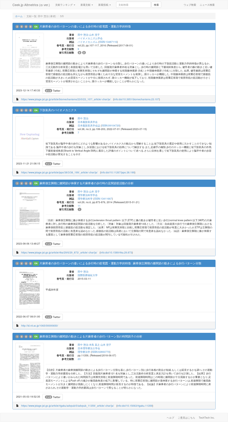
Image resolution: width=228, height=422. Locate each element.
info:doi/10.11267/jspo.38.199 (117, 172)
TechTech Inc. (207, 417)
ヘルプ (170, 417)
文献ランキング (64, 4)
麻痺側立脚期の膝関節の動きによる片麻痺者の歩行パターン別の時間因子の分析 (91, 336)
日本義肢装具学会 (88, 122)
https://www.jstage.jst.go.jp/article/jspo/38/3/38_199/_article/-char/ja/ (59, 172)
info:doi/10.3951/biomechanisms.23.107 (136, 99)
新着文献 (86, 4)
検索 (156, 4)
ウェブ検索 (190, 4)
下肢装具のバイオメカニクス (58, 110)
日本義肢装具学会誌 (89, 125)
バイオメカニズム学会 (90, 38)
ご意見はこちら (186, 417)
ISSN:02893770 (101, 352)
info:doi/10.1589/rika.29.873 (116, 252)
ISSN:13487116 (108, 42)
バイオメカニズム (88, 42)
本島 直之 (94, 344)
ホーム (19, 16)
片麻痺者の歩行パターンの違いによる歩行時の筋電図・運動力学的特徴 (85, 26)
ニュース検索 (207, 4)
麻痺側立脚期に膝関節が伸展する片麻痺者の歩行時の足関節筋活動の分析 (87, 183)
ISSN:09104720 (111, 125)
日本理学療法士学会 (89, 348)
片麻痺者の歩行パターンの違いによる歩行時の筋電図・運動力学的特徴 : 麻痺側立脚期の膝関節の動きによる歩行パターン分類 (120, 263)
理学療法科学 (85, 198)
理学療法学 (84, 352)
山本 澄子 (94, 34)
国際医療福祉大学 (88, 275)
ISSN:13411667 (103, 198)
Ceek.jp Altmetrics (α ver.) (31, 4)
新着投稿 (103, 4)
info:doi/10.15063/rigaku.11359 (134, 405)
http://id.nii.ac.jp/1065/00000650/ (39, 325)
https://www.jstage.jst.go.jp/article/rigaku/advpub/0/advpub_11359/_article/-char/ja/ (67, 405)
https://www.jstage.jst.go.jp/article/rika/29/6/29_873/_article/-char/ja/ (59, 252)
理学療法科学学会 (88, 195)
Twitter (53, 90)
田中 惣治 (83, 34)
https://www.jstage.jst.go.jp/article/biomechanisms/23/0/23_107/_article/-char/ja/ (66, 99)
